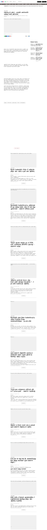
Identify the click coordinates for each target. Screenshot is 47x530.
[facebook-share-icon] (7, 36)
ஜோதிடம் (23, 4)
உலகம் (12, 4)
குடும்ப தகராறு (14, 102)
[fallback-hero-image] (33, 45)
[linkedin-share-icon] (8, 36)
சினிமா (15, 4)
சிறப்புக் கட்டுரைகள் (34, 4)
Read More (23, 183)
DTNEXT (11, 1)
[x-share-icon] (6, 36)
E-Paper (8, 1)
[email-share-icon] (10, 36)
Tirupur (18, 102)
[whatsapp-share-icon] (4, 36)
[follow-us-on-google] (29, 36)
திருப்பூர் (5, 102)
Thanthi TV (14, 1)
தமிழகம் (7, 4)
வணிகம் (30, 4)
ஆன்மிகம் (26, 4)
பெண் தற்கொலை (23, 102)
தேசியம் (10, 4)
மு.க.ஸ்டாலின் (19, 289)
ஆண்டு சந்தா (39, 4)
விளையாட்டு (19, 4)
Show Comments (17, 148)
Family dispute (9, 102)
